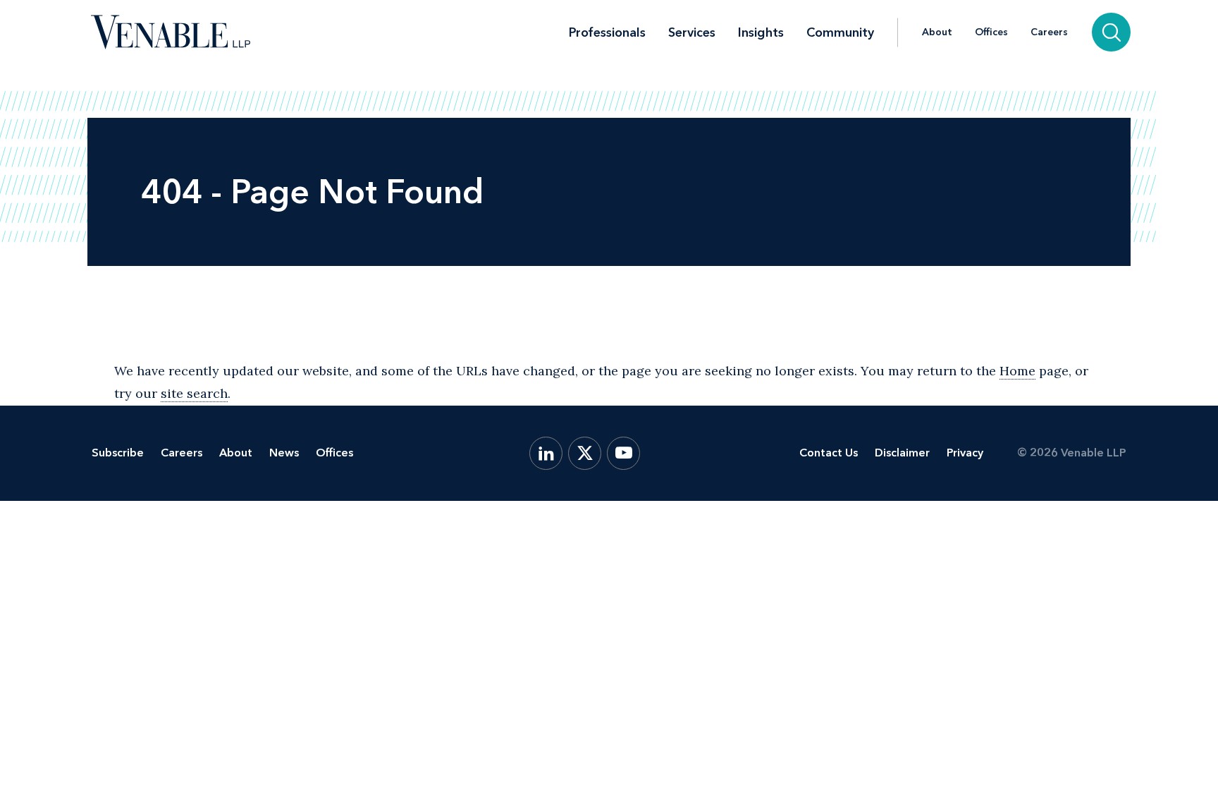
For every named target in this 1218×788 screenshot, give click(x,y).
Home (1017, 371)
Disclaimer (902, 452)
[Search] (1111, 32)
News (284, 452)
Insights (761, 32)
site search (194, 393)
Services (691, 32)
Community (840, 32)
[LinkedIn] (545, 453)
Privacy (965, 452)
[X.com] (584, 453)
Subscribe (118, 452)
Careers (1049, 32)
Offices (991, 32)
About (937, 32)
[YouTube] (623, 453)
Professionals (607, 32)
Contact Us (828, 452)
